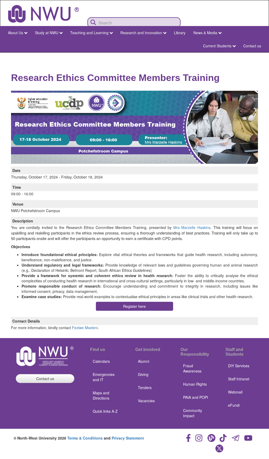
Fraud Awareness (192, 368)
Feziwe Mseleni (85, 327)
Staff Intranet (238, 378)
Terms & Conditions (85, 438)
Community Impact (192, 413)
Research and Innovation (141, 32)
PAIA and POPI (195, 397)
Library (179, 32)
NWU (255, 57)
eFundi (234, 405)
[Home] (43, 14)
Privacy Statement (128, 438)
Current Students (217, 45)
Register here (134, 306)
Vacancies (146, 400)
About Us (15, 32)
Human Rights (195, 384)
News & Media (205, 32)
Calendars (101, 361)
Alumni (143, 361)
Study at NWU (46, 32)
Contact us (252, 45)
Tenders (145, 387)
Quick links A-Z (105, 411)
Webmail (235, 392)
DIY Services (238, 365)
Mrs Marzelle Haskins (191, 227)
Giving (143, 374)
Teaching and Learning (89, 32)
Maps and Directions (101, 395)
